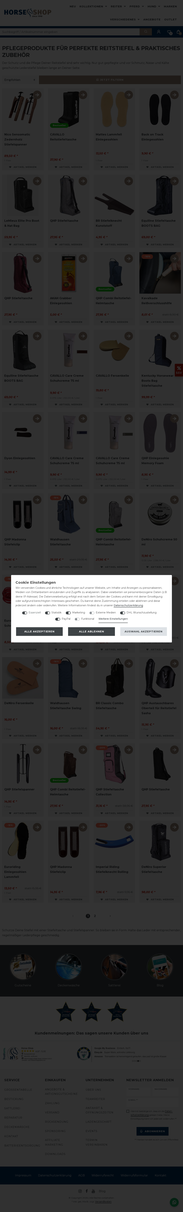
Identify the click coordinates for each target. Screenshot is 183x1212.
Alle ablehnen (91, 631)
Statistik (56, 612)
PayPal (66, 618)
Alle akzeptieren (39, 631)
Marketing (78, 612)
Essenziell (35, 612)
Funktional (87, 618)
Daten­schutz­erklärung (128, 605)
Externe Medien (106, 612)
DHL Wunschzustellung (142, 612)
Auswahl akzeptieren (143, 631)
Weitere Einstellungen (113, 618)
